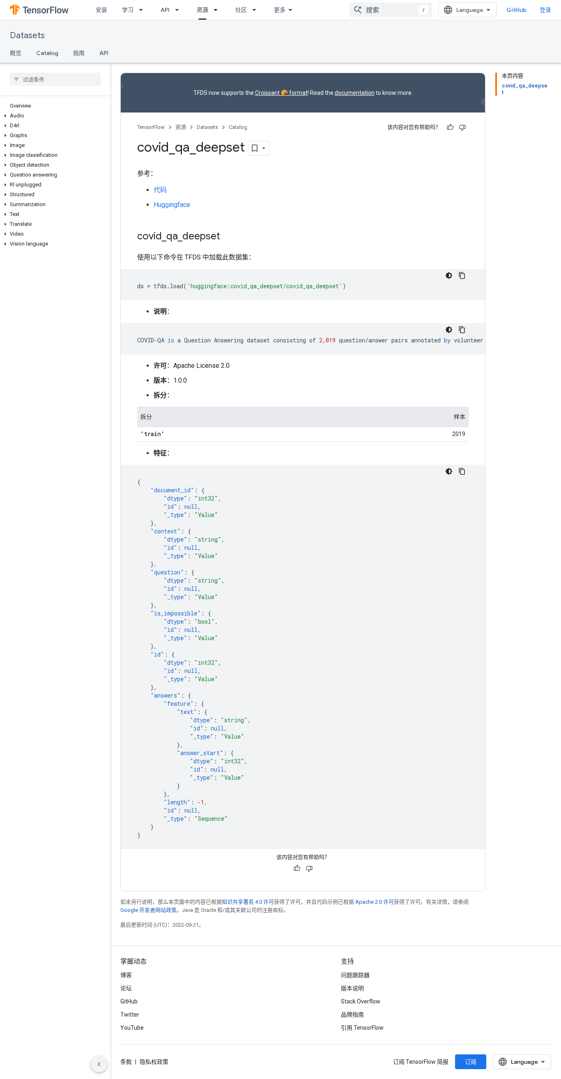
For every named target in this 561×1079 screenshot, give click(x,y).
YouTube (132, 1027)
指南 (79, 53)
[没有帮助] (462, 127)
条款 (126, 1061)
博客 (126, 975)
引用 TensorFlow (362, 1027)
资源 (202, 10)
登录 (545, 10)
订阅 (470, 1061)
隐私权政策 (154, 1061)
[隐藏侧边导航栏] (99, 1064)
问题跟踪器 (355, 975)
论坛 (126, 988)
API (165, 10)
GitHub (516, 10)
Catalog (47, 53)
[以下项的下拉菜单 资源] (218, 10)
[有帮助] (450, 127)
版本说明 (352, 988)
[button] (53, 116)
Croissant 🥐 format (281, 93)
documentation (355, 93)
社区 (241, 10)
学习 (127, 10)
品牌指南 (352, 1014)
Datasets (27, 35)
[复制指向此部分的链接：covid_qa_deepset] (228, 237)
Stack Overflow (360, 1001)
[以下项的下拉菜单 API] (179, 10)
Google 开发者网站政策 (148, 910)
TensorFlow (151, 127)
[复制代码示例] (462, 275)
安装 (101, 10)
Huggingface (172, 205)
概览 (15, 53)
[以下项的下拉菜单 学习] (143, 10)
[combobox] (390, 9)
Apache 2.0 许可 (374, 902)
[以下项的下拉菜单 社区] (257, 10)
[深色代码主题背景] (448, 275)
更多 (279, 10)
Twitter (129, 1014)
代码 (160, 190)
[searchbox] (55, 79)
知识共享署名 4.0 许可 (248, 902)
